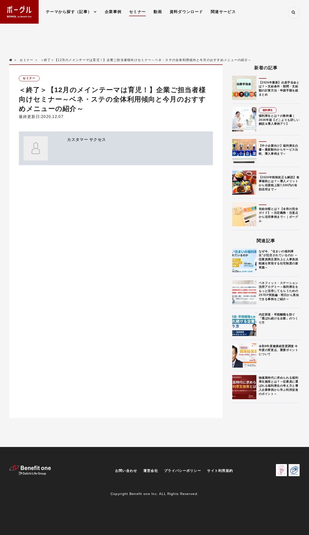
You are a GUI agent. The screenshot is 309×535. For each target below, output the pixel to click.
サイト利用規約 (220, 471)
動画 (158, 12)
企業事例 (113, 12)
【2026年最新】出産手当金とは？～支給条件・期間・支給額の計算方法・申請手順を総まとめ (279, 88)
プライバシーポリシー (182, 471)
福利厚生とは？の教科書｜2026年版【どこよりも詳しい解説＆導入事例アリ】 (279, 120)
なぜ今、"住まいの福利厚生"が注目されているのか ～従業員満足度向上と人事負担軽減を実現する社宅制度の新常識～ (278, 259)
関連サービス (223, 12)
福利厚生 (268, 110)
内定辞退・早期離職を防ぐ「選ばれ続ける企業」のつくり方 (278, 318)
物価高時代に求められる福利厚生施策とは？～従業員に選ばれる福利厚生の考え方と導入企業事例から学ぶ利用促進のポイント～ (278, 386)
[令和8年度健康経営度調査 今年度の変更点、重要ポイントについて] (244, 355)
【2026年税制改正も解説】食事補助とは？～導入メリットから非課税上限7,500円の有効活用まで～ (279, 183)
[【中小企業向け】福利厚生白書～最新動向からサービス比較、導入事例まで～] (244, 151)
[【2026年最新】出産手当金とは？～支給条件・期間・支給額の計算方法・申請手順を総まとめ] (244, 88)
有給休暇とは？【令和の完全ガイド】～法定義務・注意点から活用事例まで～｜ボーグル (278, 215)
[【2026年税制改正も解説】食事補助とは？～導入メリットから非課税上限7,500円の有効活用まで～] (244, 183)
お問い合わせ (126, 471)
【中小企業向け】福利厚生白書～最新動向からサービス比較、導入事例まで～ (278, 150)
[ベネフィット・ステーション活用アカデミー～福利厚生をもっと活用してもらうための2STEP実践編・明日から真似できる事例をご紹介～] (244, 292)
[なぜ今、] (244, 261)
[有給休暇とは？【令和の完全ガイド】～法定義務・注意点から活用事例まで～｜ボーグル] (244, 214)
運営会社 (150, 471)
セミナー (137, 12)
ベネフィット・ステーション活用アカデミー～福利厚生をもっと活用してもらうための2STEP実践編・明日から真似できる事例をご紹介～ (279, 291)
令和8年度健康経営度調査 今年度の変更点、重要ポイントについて (278, 350)
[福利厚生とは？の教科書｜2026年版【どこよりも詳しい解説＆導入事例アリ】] (244, 119)
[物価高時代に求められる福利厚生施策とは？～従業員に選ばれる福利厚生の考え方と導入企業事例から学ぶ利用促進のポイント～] (244, 387)
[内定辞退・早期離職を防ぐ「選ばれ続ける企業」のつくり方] (244, 324)
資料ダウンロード (186, 12)
